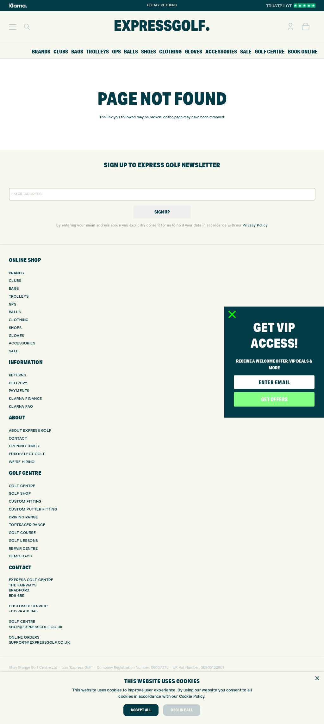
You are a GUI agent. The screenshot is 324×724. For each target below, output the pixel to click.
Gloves (16, 335)
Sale (14, 351)
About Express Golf (30, 430)
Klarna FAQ (21, 406)
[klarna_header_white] (18, 5)
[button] (12, 27)
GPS (12, 304)
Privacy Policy (255, 225)
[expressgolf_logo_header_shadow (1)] (162, 27)
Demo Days (20, 556)
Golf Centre (22, 486)
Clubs (15, 280)
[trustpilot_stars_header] (304, 5)
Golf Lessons (23, 540)
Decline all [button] (182, 710)
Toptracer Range (27, 525)
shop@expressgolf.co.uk (36, 627)
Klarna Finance (25, 398)
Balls (15, 312)
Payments (19, 390)
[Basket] (305, 27)
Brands (16, 273)
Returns (17, 375)
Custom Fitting (25, 501)
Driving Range (23, 517)
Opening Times (24, 446)
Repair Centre (23, 548)
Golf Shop (20, 493)
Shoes (15, 327)
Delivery (18, 383)
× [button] (317, 678)
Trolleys (19, 296)
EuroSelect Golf (27, 454)
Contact (18, 438)
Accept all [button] (141, 710)
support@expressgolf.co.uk (39, 642)
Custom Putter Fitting (33, 509)
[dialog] (162, 698)
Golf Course (22, 532)
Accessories (22, 343)
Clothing (18, 320)
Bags (14, 288)
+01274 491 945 (23, 611)
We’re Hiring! (22, 462)
